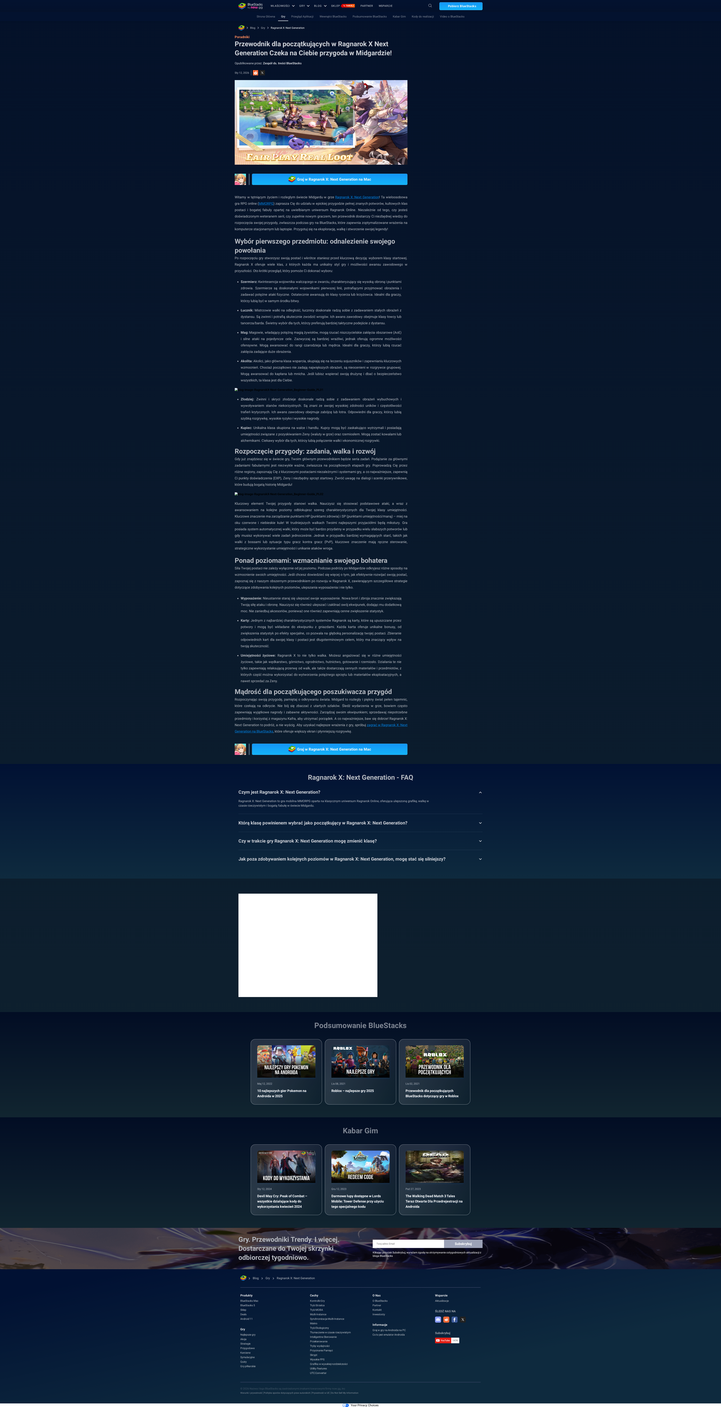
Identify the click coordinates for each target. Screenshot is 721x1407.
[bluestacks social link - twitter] (463, 1320)
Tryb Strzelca (317, 1305)
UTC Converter (318, 1372)
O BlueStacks (380, 1300)
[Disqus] (308, 945)
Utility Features (318, 1368)
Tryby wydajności (320, 1345)
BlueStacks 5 (247, 1305)
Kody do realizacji (423, 16)
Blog (318, 5)
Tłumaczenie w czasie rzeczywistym (330, 1332)
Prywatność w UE (321, 1393)
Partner (366, 5)
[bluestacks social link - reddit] (446, 1320)
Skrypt (313, 1354)
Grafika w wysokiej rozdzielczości (328, 1363)
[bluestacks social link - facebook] (455, 1320)
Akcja (243, 1339)
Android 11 (246, 1318)
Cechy (314, 1295)
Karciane (245, 1352)
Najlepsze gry (247, 1334)
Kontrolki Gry (317, 1300)
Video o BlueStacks (452, 16)
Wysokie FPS (317, 1359)
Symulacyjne (247, 1357)
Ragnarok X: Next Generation (288, 27)
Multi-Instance (318, 1314)
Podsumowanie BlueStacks (370, 16)
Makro (313, 1323)
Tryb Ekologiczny (319, 1327)
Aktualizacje (442, 1300)
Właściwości (280, 5)
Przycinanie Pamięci (321, 1350)
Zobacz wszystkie (459, 396)
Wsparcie (386, 5)
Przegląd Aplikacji (302, 16)
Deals (243, 1314)
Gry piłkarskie (248, 1366)
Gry (302, 5)
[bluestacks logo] (250, 6)
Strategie (245, 1343)
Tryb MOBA (316, 1309)
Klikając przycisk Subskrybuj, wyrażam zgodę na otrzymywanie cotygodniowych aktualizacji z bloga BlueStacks (427, 1254)
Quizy (243, 1361)
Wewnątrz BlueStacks (333, 16)
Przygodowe (247, 1348)
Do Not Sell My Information (344, 1393)
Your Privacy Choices (365, 1405)
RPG (452, 448)
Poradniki (434, 84)
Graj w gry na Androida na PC (389, 1330)
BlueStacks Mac (249, 1300)
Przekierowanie (318, 1341)
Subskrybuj (463, 1244)
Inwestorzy (379, 1314)
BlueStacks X (437, 457)
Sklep (342, 5)
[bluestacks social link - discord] (438, 1320)
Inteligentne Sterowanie (323, 1336)
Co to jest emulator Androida (389, 1334)
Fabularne (436, 448)
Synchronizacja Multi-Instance (327, 1318)
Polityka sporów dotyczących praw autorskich (287, 1393)
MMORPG (266, 203)
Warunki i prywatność (251, 1393)
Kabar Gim (399, 16)
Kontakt (377, 1309)
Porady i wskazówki (441, 422)
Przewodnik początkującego (446, 431)
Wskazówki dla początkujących (448, 440)
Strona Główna (266, 16)
